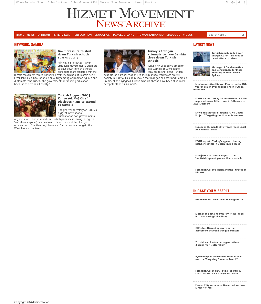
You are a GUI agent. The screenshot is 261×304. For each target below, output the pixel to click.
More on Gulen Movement (116, 2)
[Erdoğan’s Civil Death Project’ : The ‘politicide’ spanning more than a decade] (220, 159)
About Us (150, 2)
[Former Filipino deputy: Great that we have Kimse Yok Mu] (220, 289)
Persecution (82, 34)
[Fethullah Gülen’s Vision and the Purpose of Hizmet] (220, 173)
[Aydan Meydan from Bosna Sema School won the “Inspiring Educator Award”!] (220, 260)
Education (102, 34)
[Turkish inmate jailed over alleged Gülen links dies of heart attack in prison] (220, 57)
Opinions (44, 34)
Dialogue (173, 34)
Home (20, 34)
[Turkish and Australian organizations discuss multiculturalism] (220, 246)
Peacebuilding (124, 34)
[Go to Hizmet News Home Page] (130, 18)
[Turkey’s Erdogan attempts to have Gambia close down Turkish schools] (145, 72)
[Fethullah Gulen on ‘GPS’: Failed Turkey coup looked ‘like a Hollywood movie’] (220, 274)
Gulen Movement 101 (84, 2)
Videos (188, 34)
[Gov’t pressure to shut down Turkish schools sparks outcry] (56, 72)
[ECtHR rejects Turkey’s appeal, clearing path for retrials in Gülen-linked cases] (220, 145)
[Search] (243, 34)
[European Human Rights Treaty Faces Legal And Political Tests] (220, 130)
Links (138, 2)
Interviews (61, 34)
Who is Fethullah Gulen (30, 2)
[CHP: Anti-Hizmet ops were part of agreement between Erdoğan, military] (220, 232)
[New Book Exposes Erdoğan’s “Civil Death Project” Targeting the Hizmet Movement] (220, 116)
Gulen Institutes (57, 2)
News (31, 34)
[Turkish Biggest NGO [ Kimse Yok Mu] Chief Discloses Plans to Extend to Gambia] (56, 116)
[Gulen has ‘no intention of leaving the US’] (220, 203)
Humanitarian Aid (150, 34)
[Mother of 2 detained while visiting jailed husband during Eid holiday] (220, 217)
